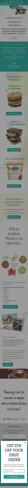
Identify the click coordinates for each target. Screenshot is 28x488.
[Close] (25, 443)
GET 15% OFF (14, 477)
